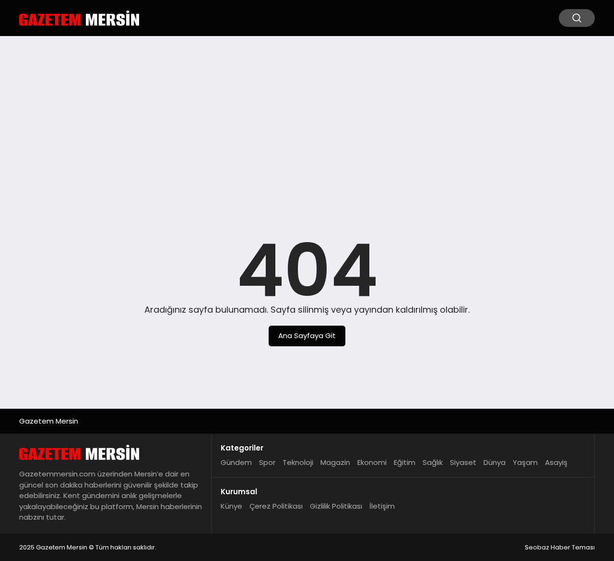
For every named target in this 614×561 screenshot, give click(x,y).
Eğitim (404, 462)
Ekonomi (372, 462)
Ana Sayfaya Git (307, 335)
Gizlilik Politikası (336, 506)
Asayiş (556, 462)
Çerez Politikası (276, 506)
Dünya (495, 462)
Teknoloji (298, 462)
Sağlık (433, 462)
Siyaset (463, 462)
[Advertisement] (307, 118)
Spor (267, 462)
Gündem (236, 462)
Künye (231, 506)
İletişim (382, 506)
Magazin (335, 462)
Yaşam (525, 462)
